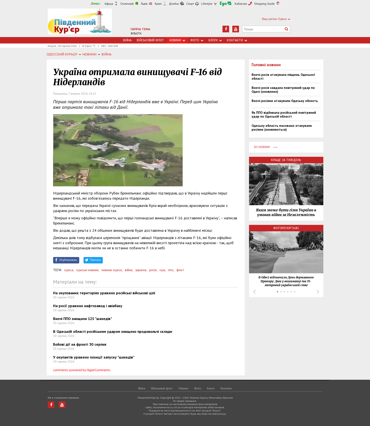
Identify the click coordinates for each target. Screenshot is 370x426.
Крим (158, 4)
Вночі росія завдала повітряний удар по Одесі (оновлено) (283, 89)
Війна (127, 40)
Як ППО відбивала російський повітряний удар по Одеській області (284, 114)
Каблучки (241, 4)
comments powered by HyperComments (81, 370)
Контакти (235, 40)
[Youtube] (235, 29)
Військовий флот (150, 40)
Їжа (226, 3)
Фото (194, 40)
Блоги (213, 40)
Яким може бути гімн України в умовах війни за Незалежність (286, 212)
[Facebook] (225, 29)
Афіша (108, 4)
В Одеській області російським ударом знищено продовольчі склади (112, 331)
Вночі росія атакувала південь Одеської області (283, 76)
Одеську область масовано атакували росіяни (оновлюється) (282, 127)
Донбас (174, 4)
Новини (175, 40)
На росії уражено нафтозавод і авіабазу (87, 305)
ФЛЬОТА (136, 33)
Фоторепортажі (286, 228)
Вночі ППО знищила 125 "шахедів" (82, 318)
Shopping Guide (264, 4)
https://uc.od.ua (80, 23)
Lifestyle (206, 4)
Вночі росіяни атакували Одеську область (285, 101)
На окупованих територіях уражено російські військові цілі (104, 292)
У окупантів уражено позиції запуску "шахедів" (93, 357)
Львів (144, 4)
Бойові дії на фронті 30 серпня (79, 344)
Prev (254, 292)
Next (318, 292)
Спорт (190, 4)
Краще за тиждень (286, 160)
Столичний (127, 4)
